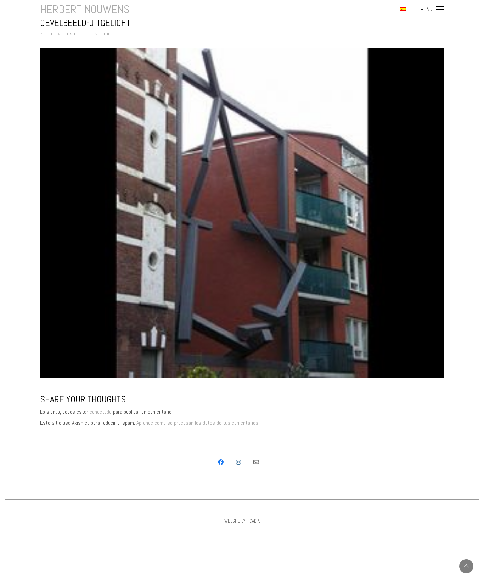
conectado (101, 412)
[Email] (256, 462)
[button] (432, 9)
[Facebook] (221, 462)
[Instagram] (238, 462)
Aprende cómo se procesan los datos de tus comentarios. (197, 423)
